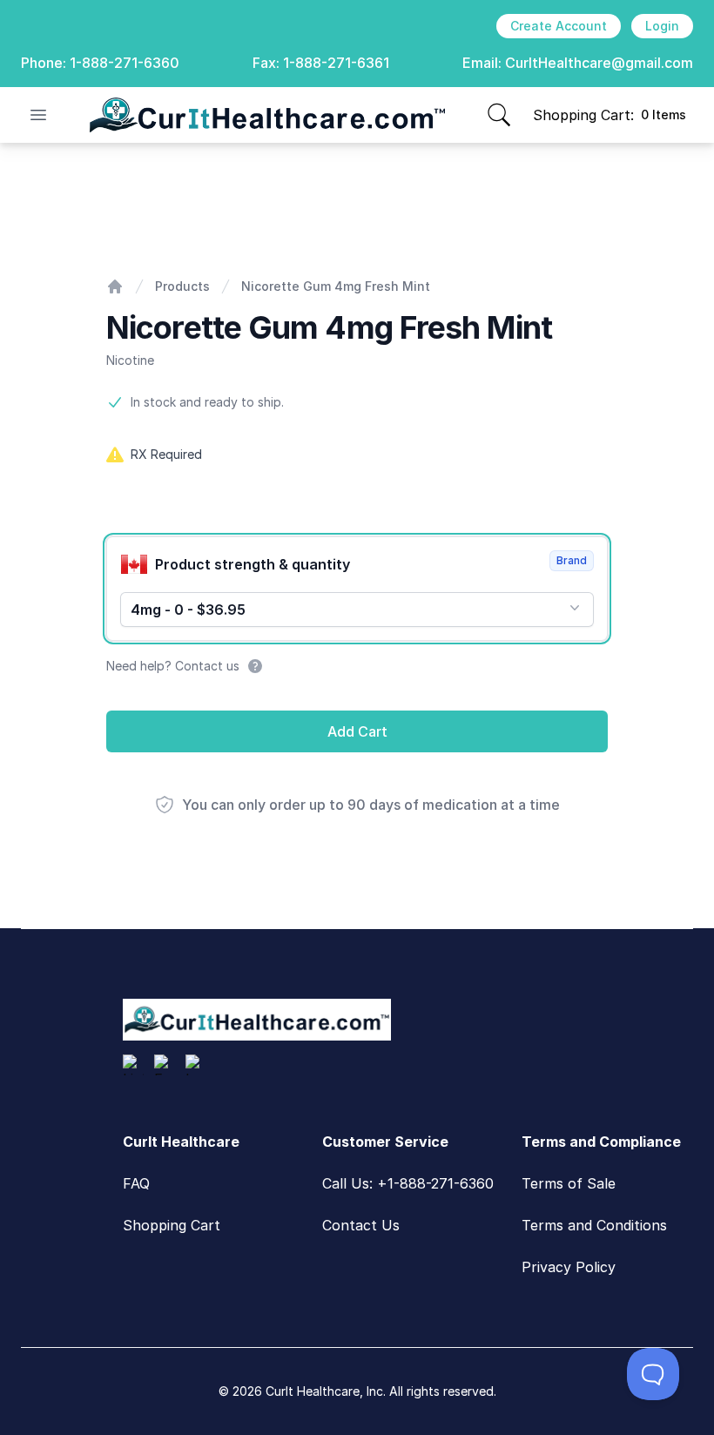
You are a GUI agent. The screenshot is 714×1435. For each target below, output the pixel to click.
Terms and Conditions (594, 1225)
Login (662, 25)
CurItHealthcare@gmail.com (599, 62)
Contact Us (361, 1225)
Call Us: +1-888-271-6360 (408, 1183)
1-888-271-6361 (336, 62)
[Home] (115, 286)
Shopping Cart (171, 1225)
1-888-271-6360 (124, 62)
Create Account (558, 25)
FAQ (136, 1183)
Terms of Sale (569, 1183)
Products (182, 286)
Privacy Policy (569, 1267)
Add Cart (357, 731)
